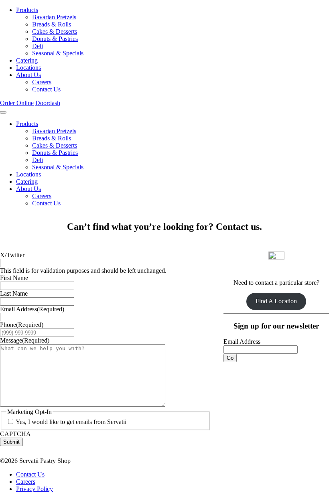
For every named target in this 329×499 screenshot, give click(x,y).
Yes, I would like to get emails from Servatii (71, 421)
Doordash (47, 102)
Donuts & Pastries (55, 38)
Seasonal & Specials (57, 53)
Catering (27, 60)
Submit (11, 442)
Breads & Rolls (51, 24)
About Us (28, 74)
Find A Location (276, 301)
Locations (28, 67)
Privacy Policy (34, 488)
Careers (41, 82)
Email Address (241, 341)
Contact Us (46, 89)
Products (27, 9)
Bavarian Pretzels (54, 17)
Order (17, 102)
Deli (37, 46)
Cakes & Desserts (54, 31)
